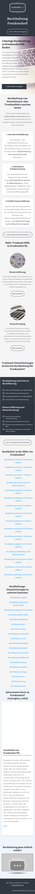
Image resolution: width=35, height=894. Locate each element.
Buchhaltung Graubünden (18, 634)
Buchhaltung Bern (18, 624)
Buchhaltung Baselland (18, 619)
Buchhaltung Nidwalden (18, 643)
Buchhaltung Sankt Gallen (18, 653)
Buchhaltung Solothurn (18, 667)
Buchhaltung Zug (18, 681)
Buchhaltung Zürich (18, 686)
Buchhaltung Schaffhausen (18, 657)
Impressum (31, 891)
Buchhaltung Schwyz (18, 662)
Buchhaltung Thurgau (18, 672)
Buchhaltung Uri (18, 676)
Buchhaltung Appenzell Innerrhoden (18, 610)
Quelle (5, 826)
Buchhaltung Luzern (18, 638)
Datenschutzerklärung (19, 891)
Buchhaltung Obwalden (18, 648)
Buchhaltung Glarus (18, 629)
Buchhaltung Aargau (18, 597)
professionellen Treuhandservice (16, 116)
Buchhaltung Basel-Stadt (18, 615)
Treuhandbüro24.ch (17, 885)
